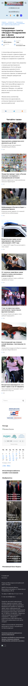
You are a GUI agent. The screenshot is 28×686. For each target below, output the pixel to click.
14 (6, 456)
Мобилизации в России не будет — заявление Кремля (14, 208)
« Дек (4, 465)
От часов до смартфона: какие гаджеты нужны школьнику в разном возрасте (12, 274)
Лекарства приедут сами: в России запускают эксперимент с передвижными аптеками (14, 175)
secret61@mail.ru (14, 11)
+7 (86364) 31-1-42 (14, 8)
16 (13, 456)
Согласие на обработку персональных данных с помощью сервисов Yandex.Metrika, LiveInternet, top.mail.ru (13, 639)
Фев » (8, 465)
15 (9, 456)
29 (10, 460)
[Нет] (26, 679)
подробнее (10, 676)
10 (16, 454)
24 (16, 458)
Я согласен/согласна (14, 683)
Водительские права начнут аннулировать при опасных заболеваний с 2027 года (12, 241)
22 (10, 458)
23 (13, 458)
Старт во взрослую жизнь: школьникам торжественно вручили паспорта (11, 310)
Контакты (4, 578)
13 (3, 456)
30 (13, 460)
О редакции (5, 575)
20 (3, 458)
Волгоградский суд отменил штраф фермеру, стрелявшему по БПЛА (14, 344)
